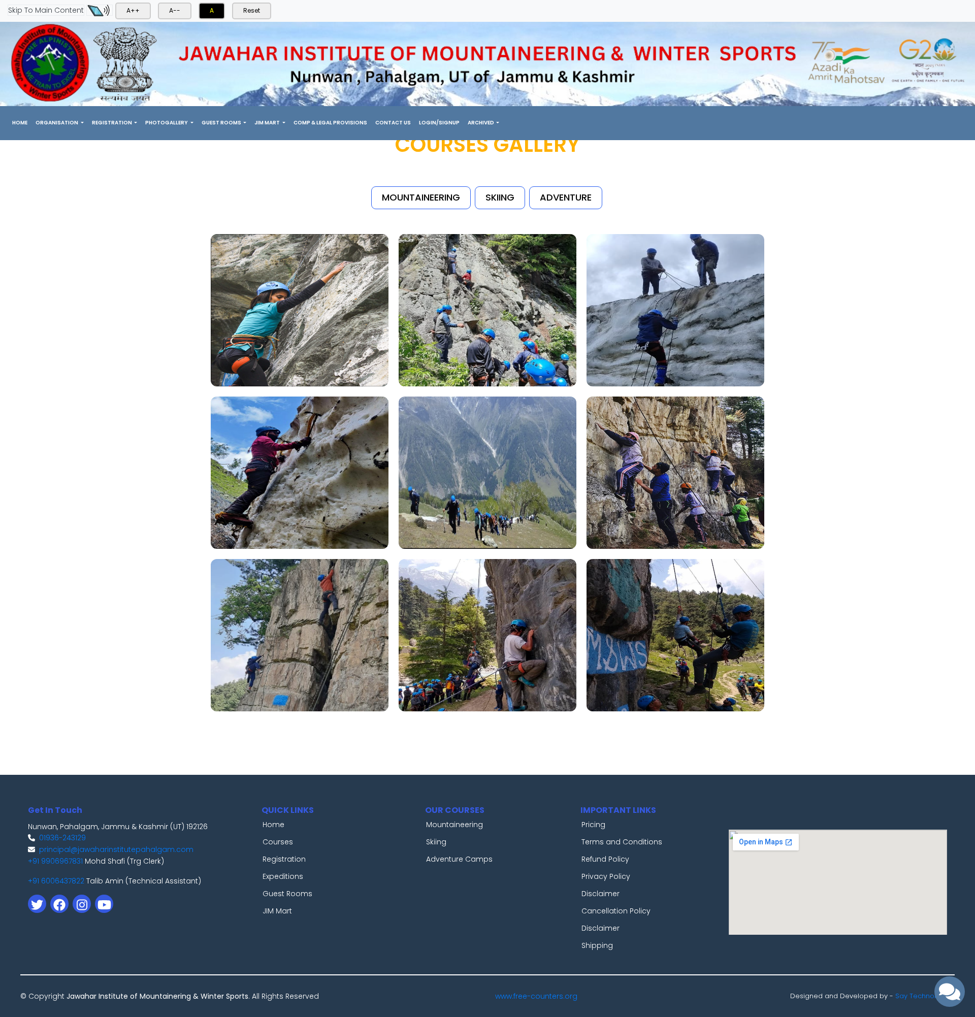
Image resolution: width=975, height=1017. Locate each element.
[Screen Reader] (99, 10)
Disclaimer (600, 893)
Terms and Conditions (621, 841)
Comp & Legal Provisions (330, 122)
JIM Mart (267, 122)
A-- (174, 10)
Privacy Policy (605, 876)
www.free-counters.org (536, 996)
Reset (251, 10)
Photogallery (167, 122)
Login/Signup (439, 122)
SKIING (499, 197)
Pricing (593, 824)
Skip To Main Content (46, 10)
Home (21, 122)
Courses (278, 841)
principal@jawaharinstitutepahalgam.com (116, 849)
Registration (112, 122)
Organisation (57, 122)
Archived (481, 122)
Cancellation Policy (616, 910)
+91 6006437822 (56, 881)
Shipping (597, 945)
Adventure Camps (459, 859)
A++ (133, 10)
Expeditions (283, 876)
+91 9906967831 (55, 861)
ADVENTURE (566, 197)
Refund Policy (605, 859)
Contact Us (393, 122)
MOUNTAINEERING (421, 197)
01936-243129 (62, 838)
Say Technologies (925, 996)
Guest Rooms (222, 122)
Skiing (436, 841)
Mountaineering (454, 824)
